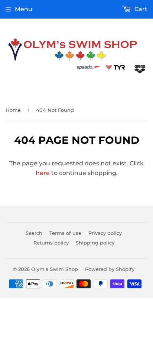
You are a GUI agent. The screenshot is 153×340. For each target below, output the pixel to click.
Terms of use (65, 233)
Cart (140, 9)
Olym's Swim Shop (54, 269)
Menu (23, 9)
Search (34, 233)
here (43, 173)
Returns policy (51, 243)
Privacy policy (105, 233)
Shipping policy (95, 243)
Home (13, 110)
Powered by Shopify (109, 269)
